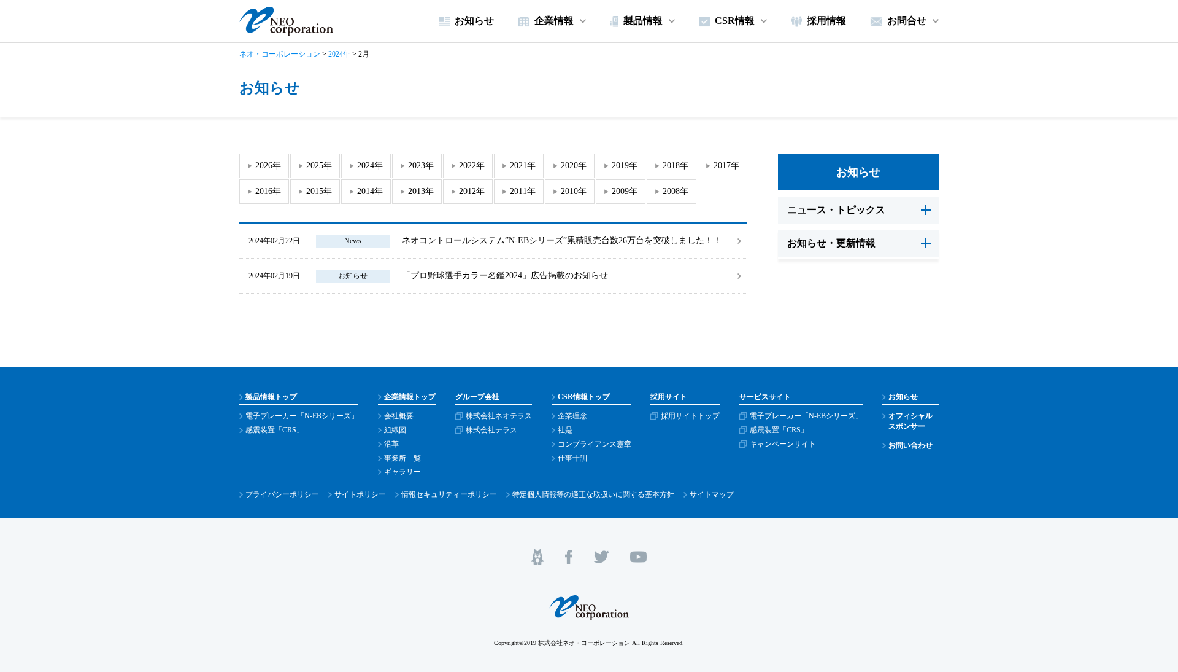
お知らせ (353, 276)
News (352, 240)
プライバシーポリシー (282, 494)
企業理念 (572, 416)
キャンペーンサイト (783, 444)
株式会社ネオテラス (499, 416)
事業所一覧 (402, 458)
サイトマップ (712, 494)
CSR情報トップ (584, 397)
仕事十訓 (572, 458)
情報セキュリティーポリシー (449, 494)
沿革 (391, 444)
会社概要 (399, 416)
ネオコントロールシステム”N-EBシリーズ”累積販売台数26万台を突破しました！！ (562, 240)
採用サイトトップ (690, 416)
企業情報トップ (410, 397)
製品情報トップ (271, 397)
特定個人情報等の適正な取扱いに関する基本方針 (593, 494)
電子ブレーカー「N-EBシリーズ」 (301, 416)
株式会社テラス (491, 430)
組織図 (395, 430)
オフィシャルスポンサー (910, 421)
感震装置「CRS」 (274, 430)
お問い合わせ (910, 445)
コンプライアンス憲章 (594, 444)
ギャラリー (402, 471)
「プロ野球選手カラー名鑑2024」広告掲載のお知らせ (505, 275)
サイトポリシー (360, 494)
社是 (565, 430)
